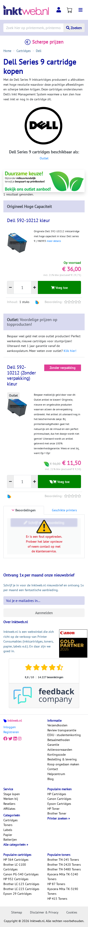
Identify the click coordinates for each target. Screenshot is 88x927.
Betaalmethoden (58, 740)
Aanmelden (44, 612)
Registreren (11, 732)
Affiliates (9, 809)
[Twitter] (10, 739)
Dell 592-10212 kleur (28, 220)
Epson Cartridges (59, 804)
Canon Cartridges (59, 799)
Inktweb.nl (14, 720)
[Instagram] (19, 739)
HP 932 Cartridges (15, 879)
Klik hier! (70, 351)
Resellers (9, 804)
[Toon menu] (80, 10)
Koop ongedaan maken (63, 764)
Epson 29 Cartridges (17, 894)
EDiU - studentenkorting (64, 735)
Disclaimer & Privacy (44, 912)
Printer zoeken (57, 818)
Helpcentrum (56, 774)
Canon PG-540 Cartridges (21, 874)
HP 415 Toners (57, 899)
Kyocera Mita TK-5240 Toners (62, 876)
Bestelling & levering (62, 759)
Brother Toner (56, 813)
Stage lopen (11, 794)
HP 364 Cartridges (15, 860)
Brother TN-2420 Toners (64, 865)
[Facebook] (5, 739)
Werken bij (10, 799)
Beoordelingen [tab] (25, 510)
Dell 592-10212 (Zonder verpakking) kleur (21, 375)
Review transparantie (61, 730)
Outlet (44, 158)
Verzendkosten (57, 725)
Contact (52, 769)
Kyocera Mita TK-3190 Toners (62, 891)
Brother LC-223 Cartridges (21, 889)
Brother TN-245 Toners (63, 860)
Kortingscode (56, 755)
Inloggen (9, 727)
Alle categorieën (15, 844)
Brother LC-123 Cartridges (21, 884)
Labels (7, 830)
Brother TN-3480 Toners (64, 869)
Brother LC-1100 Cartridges (14, 867)
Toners (7, 825)
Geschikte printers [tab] (64, 510)
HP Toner (53, 809)
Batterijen (10, 840)
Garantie (53, 745)
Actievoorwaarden (59, 750)
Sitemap (16, 912)
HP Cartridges (56, 794)
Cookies (71, 912)
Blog (50, 779)
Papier (7, 835)
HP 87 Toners (56, 884)
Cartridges (10, 820)
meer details (54, 241)
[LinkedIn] (15, 739)
